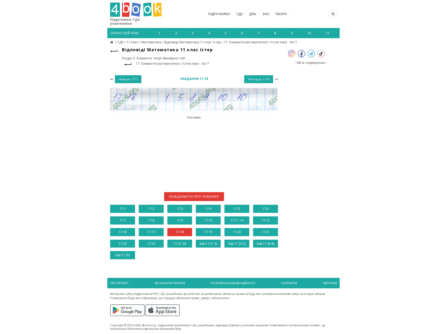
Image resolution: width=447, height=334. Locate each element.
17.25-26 (179, 243)
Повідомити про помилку (194, 196)
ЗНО (266, 14)
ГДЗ (239, 14)
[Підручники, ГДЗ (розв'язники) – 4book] (112, 42)
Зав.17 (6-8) (265, 243)
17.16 (123, 232)
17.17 (151, 232)
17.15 (265, 220)
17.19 (208, 232)
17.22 (123, 243)
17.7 (122, 220)
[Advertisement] (194, 151)
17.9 (180, 220)
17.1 (122, 208)
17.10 (208, 220)
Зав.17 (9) (122, 255)
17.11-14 (237, 220)
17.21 (265, 232)
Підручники (219, 14)
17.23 (151, 243)
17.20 (237, 232)
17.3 (180, 208)
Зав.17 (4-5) (237, 243)
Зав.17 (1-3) (208, 243)
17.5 (237, 208)
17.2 (151, 208)
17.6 (265, 208)
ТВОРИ (281, 14)
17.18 (180, 232)
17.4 (208, 208)
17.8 (151, 220)
